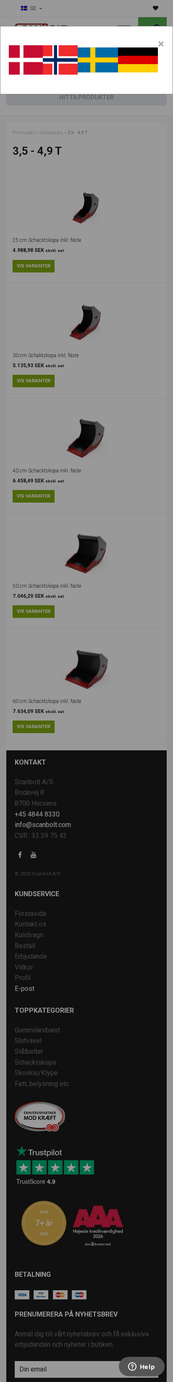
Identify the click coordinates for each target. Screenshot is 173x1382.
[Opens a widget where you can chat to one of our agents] (141, 1367)
